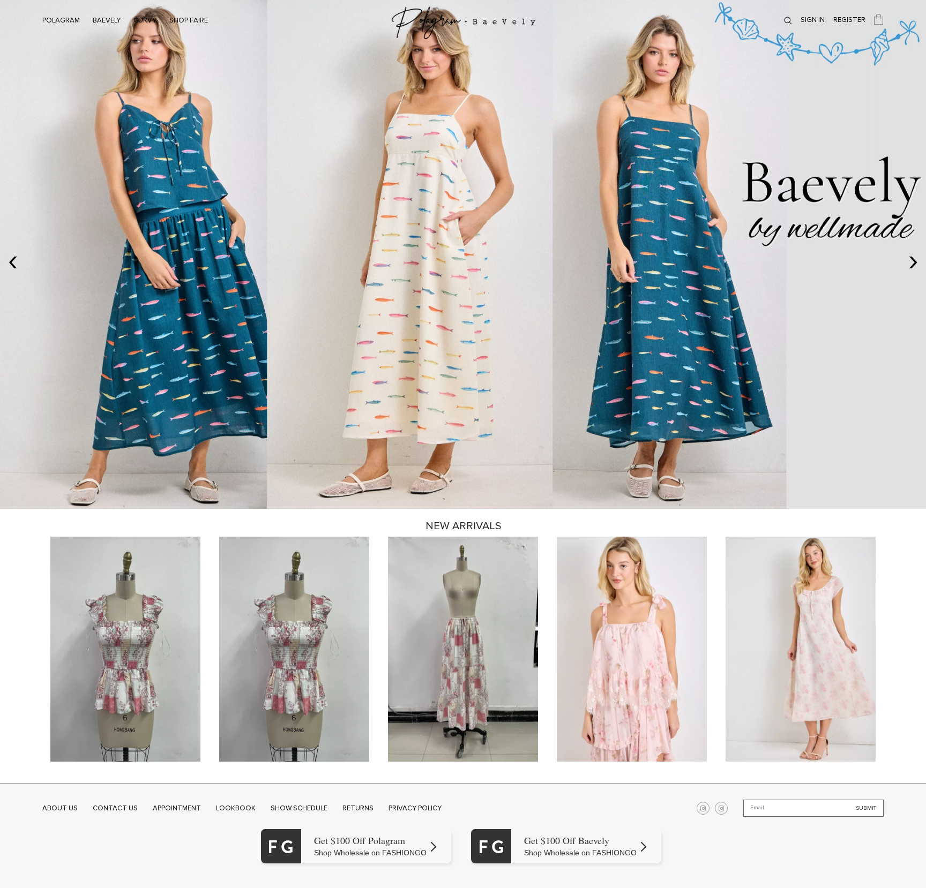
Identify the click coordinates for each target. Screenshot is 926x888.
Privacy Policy (415, 808)
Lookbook (236, 808)
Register (849, 20)
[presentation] (13, 260)
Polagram (61, 20)
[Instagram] (703, 808)
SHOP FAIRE (188, 20)
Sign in (813, 20)
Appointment (177, 808)
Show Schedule (299, 808)
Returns (358, 808)
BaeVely (107, 20)
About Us (60, 808)
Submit (866, 808)
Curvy (144, 20)
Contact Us (115, 808)
